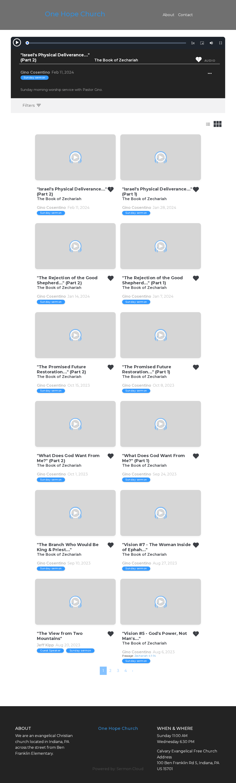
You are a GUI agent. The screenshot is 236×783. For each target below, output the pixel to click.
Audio (209, 60)
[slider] (106, 43)
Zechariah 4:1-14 (145, 655)
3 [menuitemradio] (118, 670)
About (168, 15)
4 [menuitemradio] (125, 670)
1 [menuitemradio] (103, 670)
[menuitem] (132, 671)
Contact (185, 15)
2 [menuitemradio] (110, 670)
